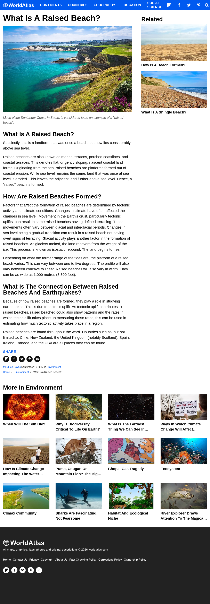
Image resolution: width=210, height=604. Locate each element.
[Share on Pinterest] (29, 359)
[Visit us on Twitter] (22, 570)
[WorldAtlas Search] (207, 5)
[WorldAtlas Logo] (20, 5)
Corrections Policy (110, 559)
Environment (54, 367)
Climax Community (20, 513)
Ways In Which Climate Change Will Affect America (181, 429)
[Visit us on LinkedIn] (39, 570)
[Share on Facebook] (14, 359)
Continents (51, 5)
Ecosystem (170, 469)
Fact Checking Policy (82, 559)
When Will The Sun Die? (24, 424)
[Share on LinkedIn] (37, 359)
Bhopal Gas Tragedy (126, 469)
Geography (104, 5)
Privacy (34, 559)
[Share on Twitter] (22, 359)
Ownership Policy (135, 559)
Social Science (154, 5)
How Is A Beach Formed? (163, 65)
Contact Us (20, 559)
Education (131, 5)
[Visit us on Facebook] (14, 570)
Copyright (47, 559)
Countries (78, 5)
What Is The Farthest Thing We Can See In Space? (126, 429)
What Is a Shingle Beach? (163, 112)
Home (7, 559)
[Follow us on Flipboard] (6, 570)
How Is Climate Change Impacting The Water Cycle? (23, 474)
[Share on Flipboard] (6, 359)
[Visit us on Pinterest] (31, 570)
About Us (61, 559)
